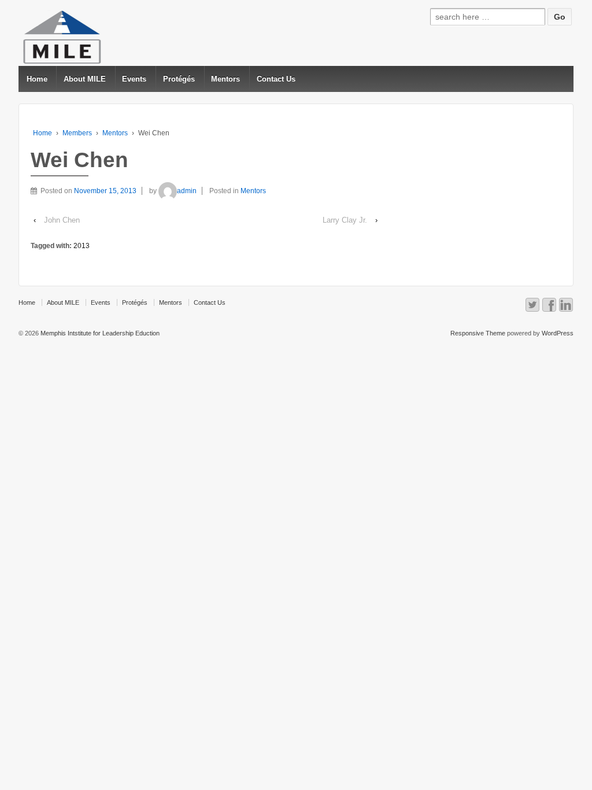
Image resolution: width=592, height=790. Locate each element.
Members (77, 133)
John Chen (62, 220)
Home (37, 79)
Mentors (225, 79)
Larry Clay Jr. (345, 220)
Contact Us (276, 79)
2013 (81, 246)
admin (187, 191)
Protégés (179, 79)
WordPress (558, 333)
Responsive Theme (477, 333)
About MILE (85, 79)
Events (134, 79)
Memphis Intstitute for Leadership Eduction (99, 333)
